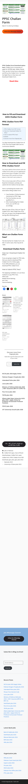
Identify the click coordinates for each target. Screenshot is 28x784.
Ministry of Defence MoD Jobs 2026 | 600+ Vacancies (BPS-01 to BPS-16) (13, 387)
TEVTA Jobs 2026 (7, 395)
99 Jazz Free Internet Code (11, 692)
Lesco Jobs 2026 (7, 384)
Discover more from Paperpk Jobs (13, 138)
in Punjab (15, 173)
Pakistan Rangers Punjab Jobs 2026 (13, 377)
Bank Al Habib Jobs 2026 (11, 732)
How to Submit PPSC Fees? (11, 134)
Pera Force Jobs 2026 (9, 392)
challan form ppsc (9, 453)
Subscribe (16, 364)
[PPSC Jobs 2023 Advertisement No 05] (7, 300)
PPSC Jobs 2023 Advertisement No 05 (6, 306)
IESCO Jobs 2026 (8, 768)
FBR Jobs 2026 (8, 758)
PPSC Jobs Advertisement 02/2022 (6, 334)
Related (6, 136)
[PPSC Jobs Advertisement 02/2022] (7, 323)
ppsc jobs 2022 (19, 460)
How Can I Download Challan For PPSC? (12, 132)
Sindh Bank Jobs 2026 (10, 703)
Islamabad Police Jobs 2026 (10, 380)
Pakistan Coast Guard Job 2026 (13, 760)
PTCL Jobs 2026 (8, 773)
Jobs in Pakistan (8, 450)
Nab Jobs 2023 (8, 462)
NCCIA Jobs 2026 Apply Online (11, 374)
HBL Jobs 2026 (8, 742)
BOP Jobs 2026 (8, 740)
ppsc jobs (11, 460)
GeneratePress (22, 781)
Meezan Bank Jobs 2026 (11, 737)
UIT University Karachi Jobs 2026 (12, 409)
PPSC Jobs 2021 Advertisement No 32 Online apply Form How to (17, 305)
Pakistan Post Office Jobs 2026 (12, 770)
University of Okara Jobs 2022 (13, 464)
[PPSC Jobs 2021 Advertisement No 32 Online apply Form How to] (18, 299)
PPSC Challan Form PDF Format (12, 129)
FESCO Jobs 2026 (7, 406)
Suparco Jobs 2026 (9, 763)
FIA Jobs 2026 (8, 765)
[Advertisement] (14, 50)
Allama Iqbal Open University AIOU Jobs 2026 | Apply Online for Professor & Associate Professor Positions (13, 401)
